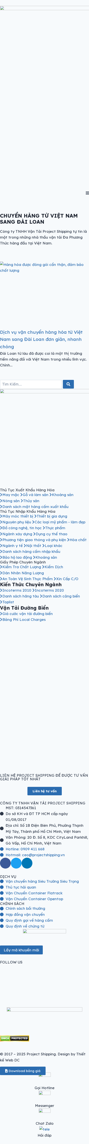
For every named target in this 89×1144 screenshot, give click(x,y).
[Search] (68, 384)
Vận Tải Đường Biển (24, 608)
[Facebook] (5, 863)
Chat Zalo (45, 1123)
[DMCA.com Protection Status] (44, 1038)
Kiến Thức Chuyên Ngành (31, 584)
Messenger (44, 1105)
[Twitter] (16, 863)
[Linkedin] (27, 863)
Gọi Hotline (44, 1087)
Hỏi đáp (44, 1135)
